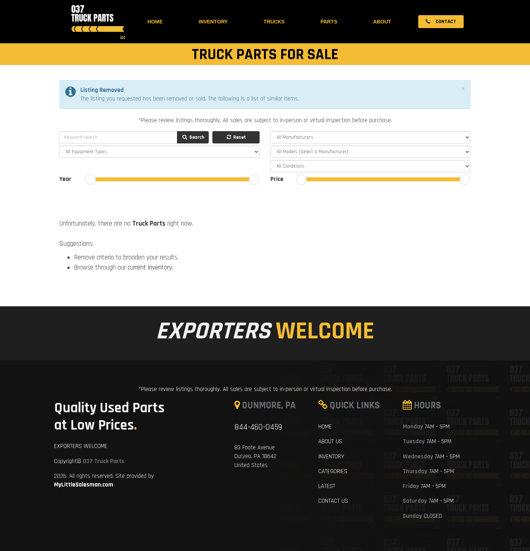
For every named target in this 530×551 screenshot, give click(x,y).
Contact (445, 21)
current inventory (150, 267)
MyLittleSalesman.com (83, 485)
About (382, 21)
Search (196, 137)
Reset (239, 137)
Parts (329, 21)
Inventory (213, 21)
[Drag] (90, 179)
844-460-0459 (258, 427)
